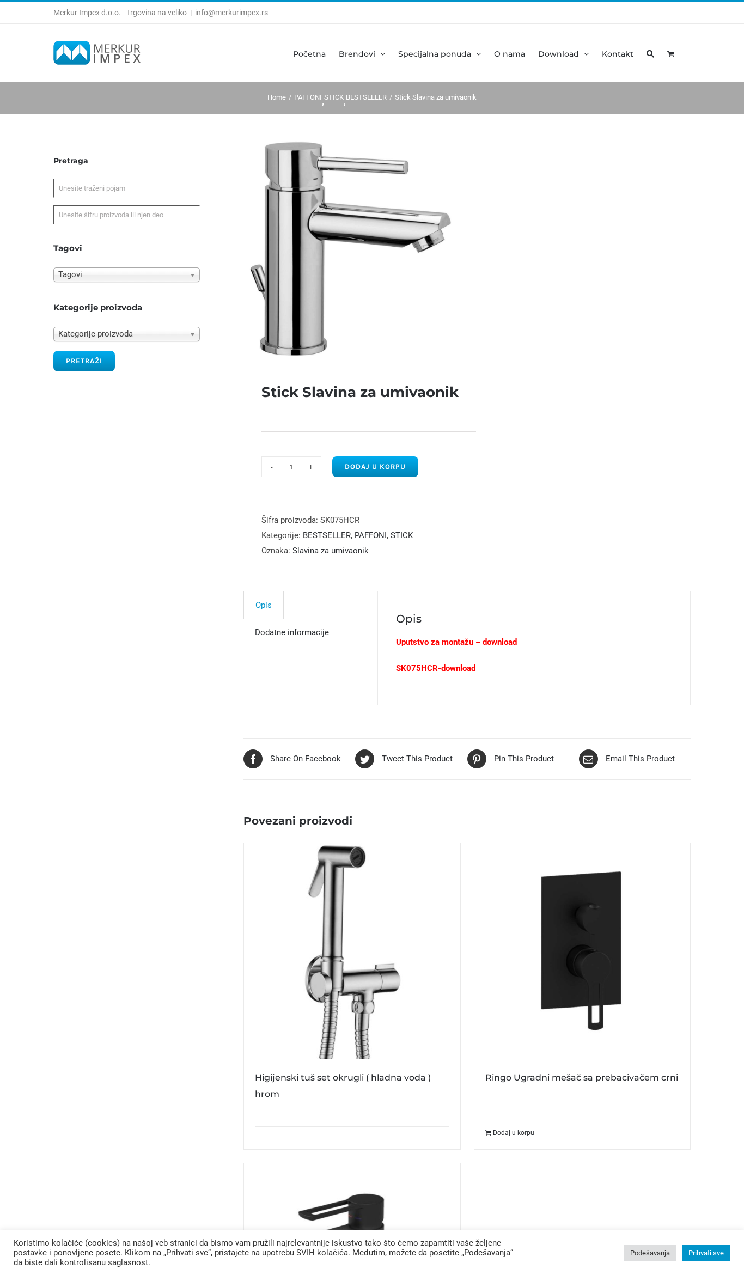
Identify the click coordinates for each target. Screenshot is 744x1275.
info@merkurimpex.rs (231, 12)
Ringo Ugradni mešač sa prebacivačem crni (581, 1077)
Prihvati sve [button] (706, 1253)
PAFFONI (371, 535)
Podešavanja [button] (650, 1253)
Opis (263, 605)
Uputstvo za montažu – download (456, 642)
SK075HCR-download (435, 668)
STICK (402, 535)
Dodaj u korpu (375, 466)
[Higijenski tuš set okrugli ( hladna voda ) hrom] (352, 951)
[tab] (263, 605)
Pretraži (84, 361)
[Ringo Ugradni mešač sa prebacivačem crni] (582, 951)
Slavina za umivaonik (330, 551)
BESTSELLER (327, 535)
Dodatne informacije (292, 632)
